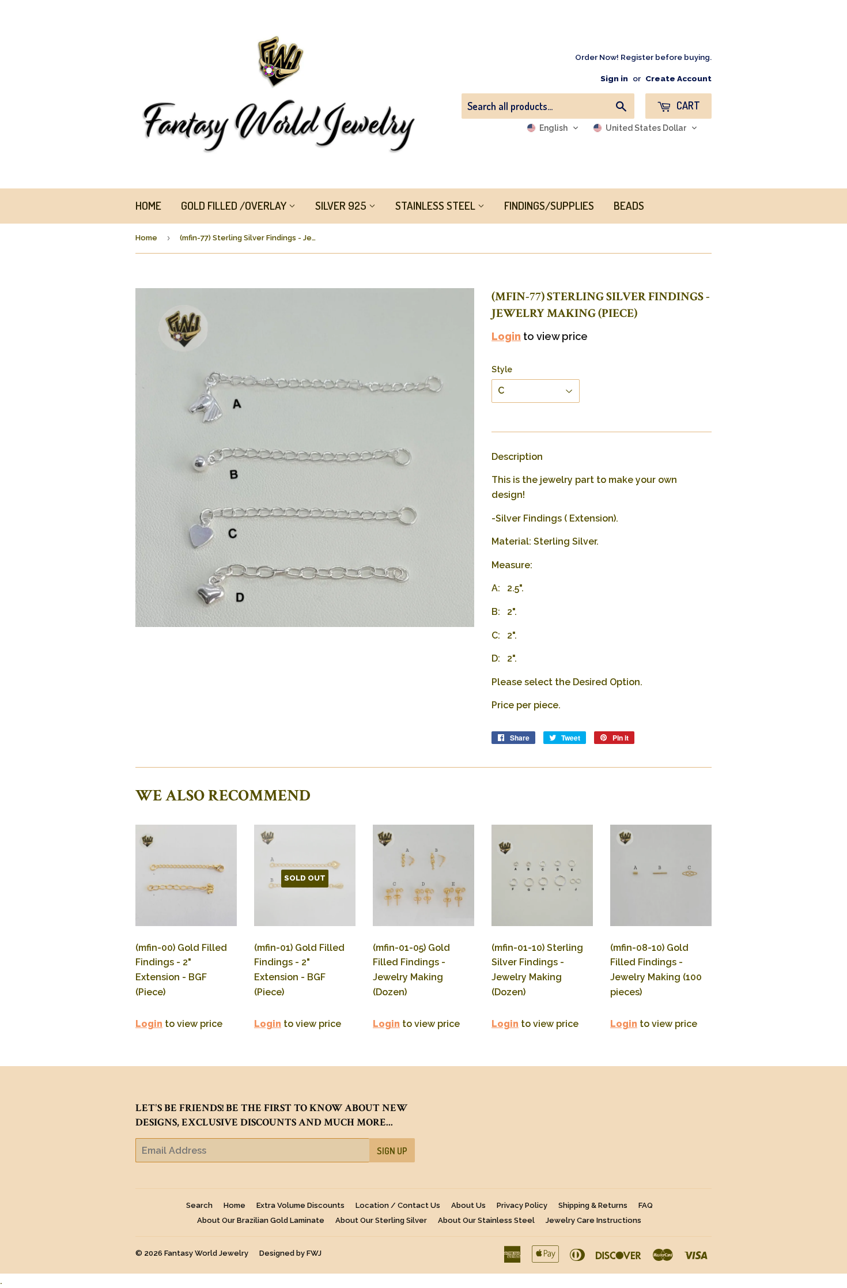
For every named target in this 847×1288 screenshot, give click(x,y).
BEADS (629, 205)
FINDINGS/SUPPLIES (549, 205)
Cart (687, 105)
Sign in (614, 78)
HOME (148, 205)
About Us (468, 1205)
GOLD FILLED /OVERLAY (235, 205)
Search (199, 1205)
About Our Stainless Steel (486, 1220)
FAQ (645, 1205)
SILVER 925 (342, 205)
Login (506, 336)
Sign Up (392, 1151)
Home (146, 237)
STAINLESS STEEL (436, 205)
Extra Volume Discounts (300, 1205)
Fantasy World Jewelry (206, 1253)
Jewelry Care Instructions (593, 1220)
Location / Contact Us (398, 1205)
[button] (553, 128)
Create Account (678, 78)
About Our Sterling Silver (381, 1220)
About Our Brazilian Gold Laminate (260, 1220)
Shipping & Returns (592, 1205)
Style (501, 369)
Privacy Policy (522, 1205)
